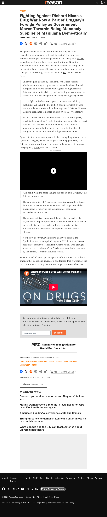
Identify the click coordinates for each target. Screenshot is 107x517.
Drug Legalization (70, 361)
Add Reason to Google (63, 43)
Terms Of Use (54, 497)
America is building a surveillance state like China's (50, 413)
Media (90, 478)
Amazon (99, 478)
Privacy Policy (42, 497)
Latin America (25, 365)
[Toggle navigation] (3, 3)
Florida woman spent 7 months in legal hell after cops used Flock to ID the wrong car (52, 406)
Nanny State (42, 361)
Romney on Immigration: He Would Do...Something (53, 346)
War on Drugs (31, 361)
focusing (81, 58)
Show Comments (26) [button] (34, 384)
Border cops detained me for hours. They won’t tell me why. (52, 397)
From (37, 147)
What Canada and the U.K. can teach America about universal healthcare (51, 428)
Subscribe (58, 332)
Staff (35, 478)
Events (28, 478)
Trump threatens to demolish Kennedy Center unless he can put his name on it (53, 420)
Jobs (42, 478)
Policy (23, 10)
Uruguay (59, 361)
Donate (49, 478)
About (5, 478)
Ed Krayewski (25, 37)
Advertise (59, 478)
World (51, 361)
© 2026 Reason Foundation (13, 497)
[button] (103, 2)
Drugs (34, 365)
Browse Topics (13, 479)
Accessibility (30, 497)
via (64, 72)
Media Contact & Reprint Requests (35, 377)
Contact (81, 478)
